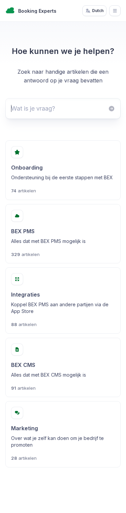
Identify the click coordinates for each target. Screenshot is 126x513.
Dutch (97, 10)
